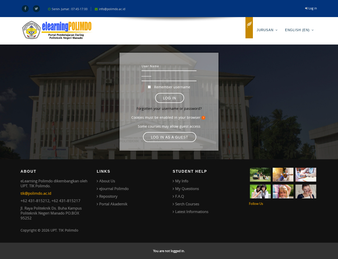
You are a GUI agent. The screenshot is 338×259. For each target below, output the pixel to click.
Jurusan (265, 30)
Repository (108, 196)
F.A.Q (179, 196)
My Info (181, 180)
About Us (107, 180)
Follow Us (256, 203)
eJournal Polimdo (114, 188)
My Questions (187, 188)
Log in (313, 8)
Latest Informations (191, 211)
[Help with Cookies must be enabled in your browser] (204, 117)
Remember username (172, 87)
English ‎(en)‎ (297, 30)
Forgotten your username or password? (169, 108)
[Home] (249, 27)
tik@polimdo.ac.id (36, 193)
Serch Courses (187, 203)
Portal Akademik (113, 203)
